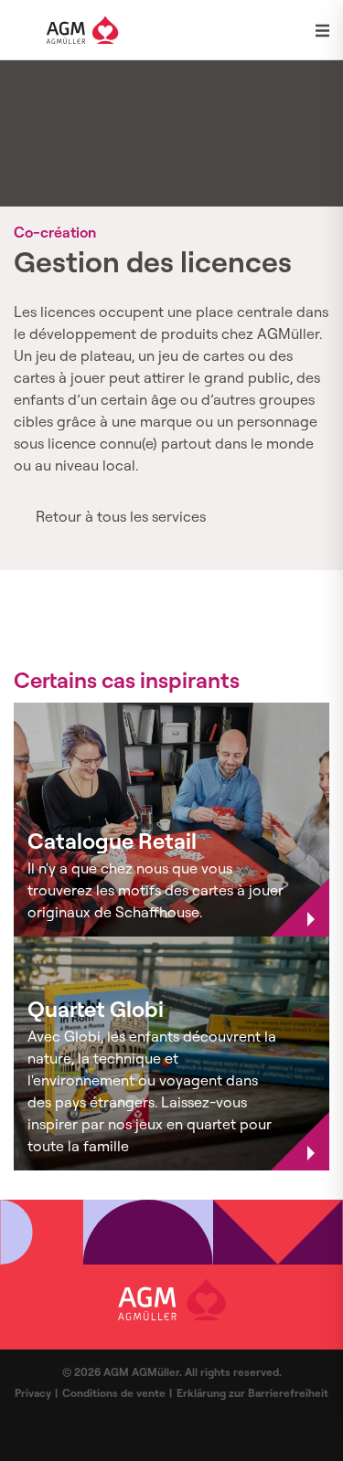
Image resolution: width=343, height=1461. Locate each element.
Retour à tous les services (121, 516)
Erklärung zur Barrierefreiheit (252, 1393)
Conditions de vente (114, 1393)
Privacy (33, 1393)
